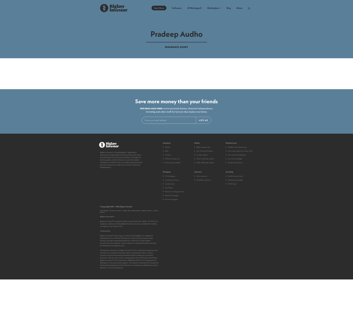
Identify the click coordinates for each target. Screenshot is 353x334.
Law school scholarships (237, 155)
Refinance (177, 7)
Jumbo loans (169, 184)
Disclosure (104, 210)
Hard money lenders (235, 180)
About (239, 7)
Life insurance (201, 176)
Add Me (203, 120)
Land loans (169, 187)
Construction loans (172, 180)
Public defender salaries (205, 162)
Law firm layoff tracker (204, 151)
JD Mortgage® (194, 7)
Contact (168, 155)
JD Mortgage (170, 176)
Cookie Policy (146, 210)
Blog (229, 7)
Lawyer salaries (202, 155)
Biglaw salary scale (203, 147)
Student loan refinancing (237, 147)
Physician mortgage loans (174, 191)
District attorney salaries (205, 158)
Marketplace (213, 7)
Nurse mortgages (171, 199)
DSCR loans (232, 184)
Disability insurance (203, 180)
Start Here (159, 7)
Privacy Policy (115, 210)
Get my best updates (172, 162)
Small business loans (235, 176)
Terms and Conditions (131, 210)
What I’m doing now (172, 158)
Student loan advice (235, 162)
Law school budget (235, 158)
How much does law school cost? (240, 151)
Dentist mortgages (172, 195)
